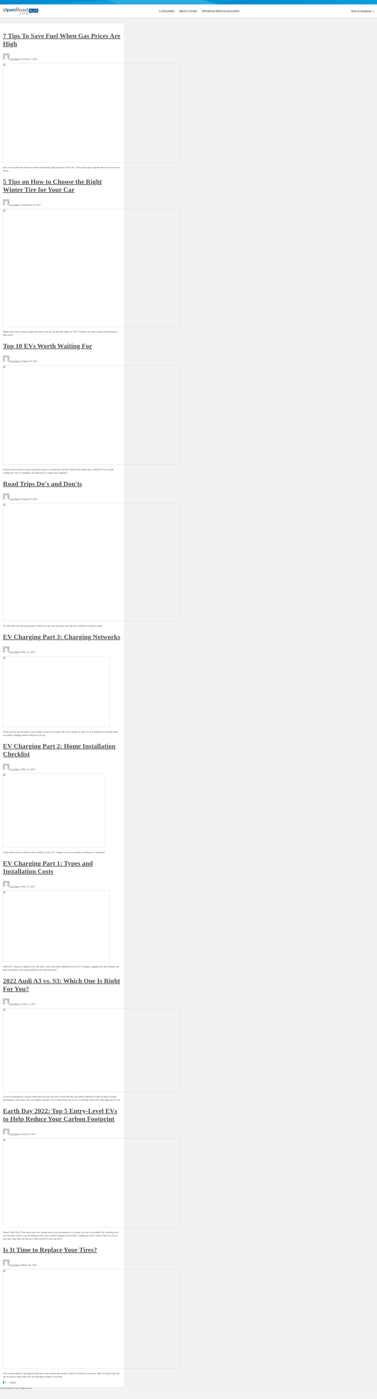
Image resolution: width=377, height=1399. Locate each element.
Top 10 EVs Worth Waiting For (47, 346)
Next (13, 1382)
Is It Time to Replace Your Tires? (50, 1249)
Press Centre (188, 11)
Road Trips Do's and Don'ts (42, 483)
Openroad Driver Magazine (221, 11)
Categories (167, 11)
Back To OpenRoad (361, 11)
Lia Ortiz (14, 59)
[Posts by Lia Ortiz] (6, 59)
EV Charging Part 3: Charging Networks (61, 637)
